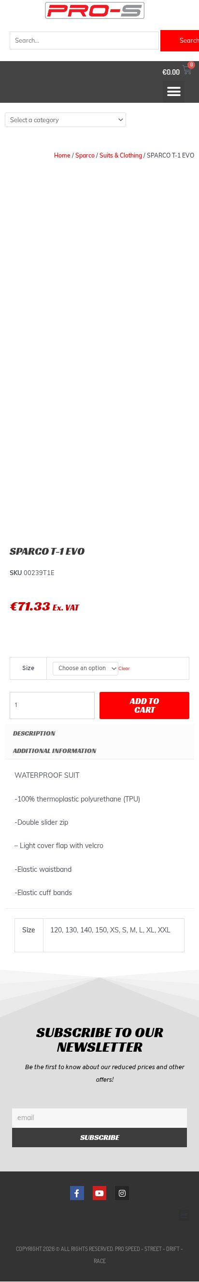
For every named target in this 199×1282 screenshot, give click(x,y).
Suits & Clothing (121, 155)
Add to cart (144, 705)
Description (34, 733)
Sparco (85, 155)
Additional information (54, 750)
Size (28, 668)
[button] (174, 92)
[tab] (99, 732)
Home (62, 155)
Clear (124, 668)
